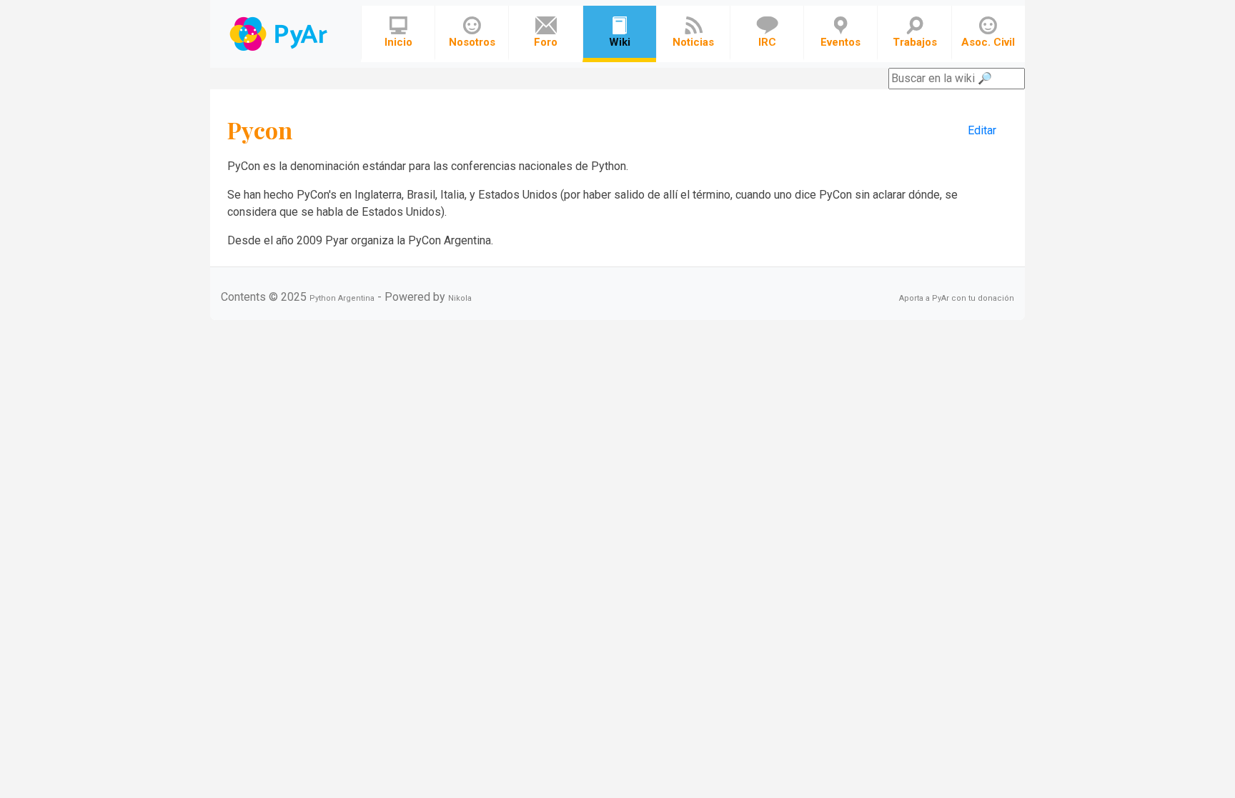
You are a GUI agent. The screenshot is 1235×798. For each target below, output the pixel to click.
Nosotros (472, 42)
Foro (545, 42)
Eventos (840, 42)
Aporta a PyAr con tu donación (956, 298)
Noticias (693, 42)
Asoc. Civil (988, 42)
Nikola (460, 298)
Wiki (619, 42)
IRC (767, 42)
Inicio (398, 42)
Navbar (279, 34)
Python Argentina (342, 298)
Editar (982, 130)
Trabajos (915, 42)
